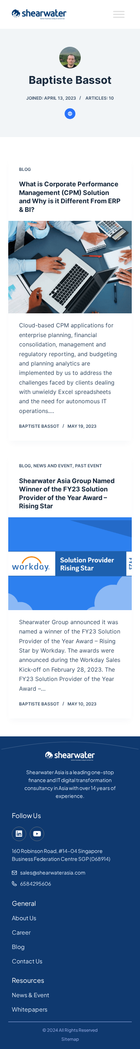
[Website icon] (70, 113)
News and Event (53, 465)
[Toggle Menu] (119, 14)
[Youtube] (37, 834)
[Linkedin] (19, 834)
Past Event (88, 465)
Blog (25, 169)
